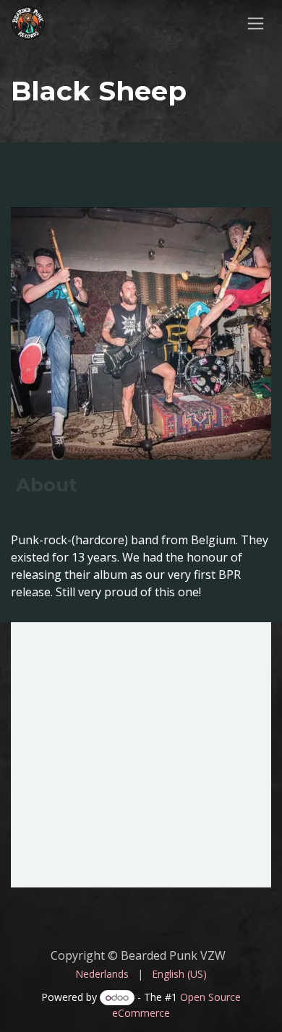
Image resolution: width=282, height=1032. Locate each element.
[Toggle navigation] (255, 23)
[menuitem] (102, 974)
